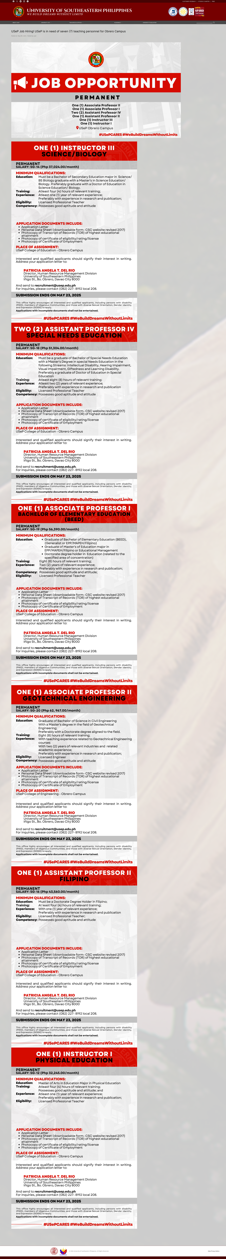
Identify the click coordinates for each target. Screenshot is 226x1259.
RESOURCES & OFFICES (76, 22)
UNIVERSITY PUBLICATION (149, 22)
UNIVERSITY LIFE (45, 22)
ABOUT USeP (16, 22)
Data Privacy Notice (213, 1251)
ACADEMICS (117, 22)
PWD (213, 1)
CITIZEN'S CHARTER (203, 1)
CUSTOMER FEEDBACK (189, 1)
